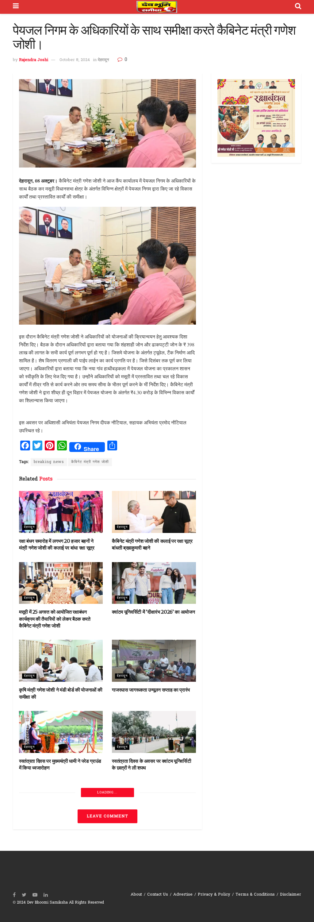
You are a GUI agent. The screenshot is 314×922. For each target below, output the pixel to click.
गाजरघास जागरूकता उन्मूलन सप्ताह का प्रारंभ (151, 690)
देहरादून (103, 60)
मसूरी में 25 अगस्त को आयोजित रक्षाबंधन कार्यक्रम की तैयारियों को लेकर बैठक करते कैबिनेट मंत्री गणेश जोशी (54, 619)
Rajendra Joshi (33, 60)
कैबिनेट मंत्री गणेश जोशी (90, 462)
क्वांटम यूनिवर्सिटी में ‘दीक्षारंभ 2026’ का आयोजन (153, 612)
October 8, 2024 (74, 60)
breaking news (49, 462)
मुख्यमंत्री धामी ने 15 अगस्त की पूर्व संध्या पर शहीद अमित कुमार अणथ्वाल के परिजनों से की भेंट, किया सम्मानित (60, 848)
